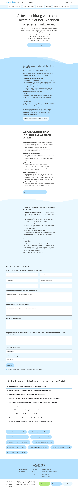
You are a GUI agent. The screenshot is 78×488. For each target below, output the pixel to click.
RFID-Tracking (40, 6)
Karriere (33, 471)
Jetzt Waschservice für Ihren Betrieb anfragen (36, 118)
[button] (39, 386)
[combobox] (56, 280)
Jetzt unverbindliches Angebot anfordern (39, 45)
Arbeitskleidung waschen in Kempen (39, 432)
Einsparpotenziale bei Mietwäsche (61, 6)
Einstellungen (67, 483)
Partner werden (22, 471)
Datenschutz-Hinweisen (24, 484)
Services (24, 2)
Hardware (48, 6)
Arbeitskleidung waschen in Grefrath (41, 437)
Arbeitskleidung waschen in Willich (16, 432)
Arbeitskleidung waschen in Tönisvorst (17, 437)
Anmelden (68, 2)
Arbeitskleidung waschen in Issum (16, 447)
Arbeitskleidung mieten (28, 6)
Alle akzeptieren (44, 483)
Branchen (31, 2)
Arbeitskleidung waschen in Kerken (61, 447)
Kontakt (38, 2)
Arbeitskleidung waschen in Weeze (38, 447)
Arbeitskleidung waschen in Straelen (16, 452)
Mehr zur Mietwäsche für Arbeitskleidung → (34, 252)
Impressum (8, 486)
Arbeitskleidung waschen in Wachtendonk (18, 442)
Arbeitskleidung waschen (14, 6)
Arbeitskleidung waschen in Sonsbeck (43, 442)
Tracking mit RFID (46, 476)
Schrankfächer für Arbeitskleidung (49, 471)
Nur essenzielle (56, 483)
